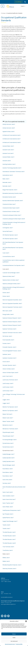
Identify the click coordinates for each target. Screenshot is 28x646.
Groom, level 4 (6, 361)
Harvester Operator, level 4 (9, 365)
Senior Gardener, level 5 (8, 496)
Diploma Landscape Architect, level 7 (11, 283)
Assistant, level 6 (7, 160)
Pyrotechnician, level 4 (8, 447)
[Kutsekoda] (10, 6)
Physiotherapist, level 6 (8, 432)
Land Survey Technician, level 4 (10, 379)
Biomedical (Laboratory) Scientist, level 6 (12, 193)
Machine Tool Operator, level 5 (10, 410)
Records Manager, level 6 (9, 465)
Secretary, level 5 (7, 483)
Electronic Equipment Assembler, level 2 (12, 300)
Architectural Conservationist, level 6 (11, 135)
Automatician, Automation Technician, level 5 (13, 171)
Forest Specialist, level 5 (8, 340)
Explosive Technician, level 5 (9, 329)
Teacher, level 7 (6, 528)
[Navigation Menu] (2, 6)
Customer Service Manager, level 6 (11, 272)
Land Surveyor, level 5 (8, 383)
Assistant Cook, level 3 (8, 153)
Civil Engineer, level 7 (8, 227)
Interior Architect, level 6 (9, 369)
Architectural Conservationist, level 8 (11, 142)
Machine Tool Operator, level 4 (10, 407)
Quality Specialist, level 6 (8, 461)
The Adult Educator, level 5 (9, 532)
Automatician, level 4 (8, 175)
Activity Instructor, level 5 (9, 128)
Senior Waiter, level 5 (8, 506)
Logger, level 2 (6, 399)
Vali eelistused (14, 641)
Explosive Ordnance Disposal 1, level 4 (12, 318)
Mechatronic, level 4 (7, 425)
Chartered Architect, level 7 (9, 204)
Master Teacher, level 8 (8, 421)
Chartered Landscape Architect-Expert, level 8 (14, 218)
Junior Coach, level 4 (7, 376)
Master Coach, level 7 (8, 418)
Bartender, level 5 (7, 186)
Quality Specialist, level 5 (8, 457)
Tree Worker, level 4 (8, 550)
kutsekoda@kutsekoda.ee (7, 597)
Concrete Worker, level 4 (9, 256)
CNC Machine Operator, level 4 (10, 235)
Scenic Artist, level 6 (7, 479)
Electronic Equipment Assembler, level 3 (12, 303)
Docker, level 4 (6, 296)
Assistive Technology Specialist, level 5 (12, 168)
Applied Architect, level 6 (8, 131)
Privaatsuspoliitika (19, 644)
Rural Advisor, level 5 (8, 468)
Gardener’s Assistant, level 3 (9, 358)
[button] (26, 621)
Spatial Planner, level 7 (8, 517)
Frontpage (3, 13)
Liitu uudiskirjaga (18, 1)
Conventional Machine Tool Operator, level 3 (13, 265)
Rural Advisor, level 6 (8, 472)
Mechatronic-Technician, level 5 (10, 428)
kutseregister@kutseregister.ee (8, 604)
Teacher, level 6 (6, 525)
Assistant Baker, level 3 (8, 146)
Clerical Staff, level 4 (7, 231)
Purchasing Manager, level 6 (9, 439)
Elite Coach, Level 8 (7, 310)
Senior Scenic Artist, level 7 (9, 499)
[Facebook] (5, 616)
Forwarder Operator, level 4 (9, 347)
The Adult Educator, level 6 (9, 535)
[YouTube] (2, 616)
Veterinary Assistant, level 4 (9, 568)
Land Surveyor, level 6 (8, 387)
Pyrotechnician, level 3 (8, 443)
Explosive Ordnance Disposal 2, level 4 (12, 321)
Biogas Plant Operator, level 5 (10, 189)
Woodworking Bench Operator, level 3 (12, 565)
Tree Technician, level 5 (8, 546)
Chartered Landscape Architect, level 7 (12, 215)
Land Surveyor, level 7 (8, 390)
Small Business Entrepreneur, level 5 (11, 510)
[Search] (25, 1)
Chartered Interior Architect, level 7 (11, 211)
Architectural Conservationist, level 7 (11, 139)
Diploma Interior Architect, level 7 (11, 280)
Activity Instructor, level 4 (9, 124)
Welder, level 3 (6, 557)
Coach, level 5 (6, 253)
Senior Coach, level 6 (8, 492)
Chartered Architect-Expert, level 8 (11, 208)
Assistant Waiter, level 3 (8, 157)
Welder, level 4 (6, 561)
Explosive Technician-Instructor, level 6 (12, 332)
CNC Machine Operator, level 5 (10, 238)
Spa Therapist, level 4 (8, 514)
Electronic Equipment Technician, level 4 (12, 307)
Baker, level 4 (6, 179)
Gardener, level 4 (7, 354)
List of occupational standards (14, 121)
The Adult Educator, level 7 (9, 539)
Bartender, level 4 (7, 182)
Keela (14, 637)
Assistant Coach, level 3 (8, 149)
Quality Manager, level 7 (8, 454)
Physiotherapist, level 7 (8, 436)
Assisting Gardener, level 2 (9, 164)
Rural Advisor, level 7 (8, 476)
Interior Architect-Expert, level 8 (10, 372)
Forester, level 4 (6, 343)
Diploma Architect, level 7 (9, 276)
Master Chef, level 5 (7, 414)
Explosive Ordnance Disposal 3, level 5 (12, 325)
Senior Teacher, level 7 (8, 503)
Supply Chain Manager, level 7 (10, 521)
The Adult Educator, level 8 (9, 543)
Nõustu (14, 634)
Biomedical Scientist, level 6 (9, 197)
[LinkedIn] (8, 616)
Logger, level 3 (6, 403)
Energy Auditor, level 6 (8, 314)
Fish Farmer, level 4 (7, 336)
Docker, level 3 (6, 292)
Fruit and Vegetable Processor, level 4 (12, 350)
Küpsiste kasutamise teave (10, 644)
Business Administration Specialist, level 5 (13, 200)
